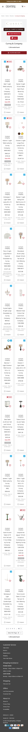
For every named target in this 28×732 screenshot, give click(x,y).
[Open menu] (3, 7)
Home (2, 16)
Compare (8, 112)
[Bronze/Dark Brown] (19, 133)
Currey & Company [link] (20, 16)
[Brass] (22, 133)
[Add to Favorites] (10, 71)
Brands (12, 16)
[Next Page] (21, 628)
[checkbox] (4, 112)
